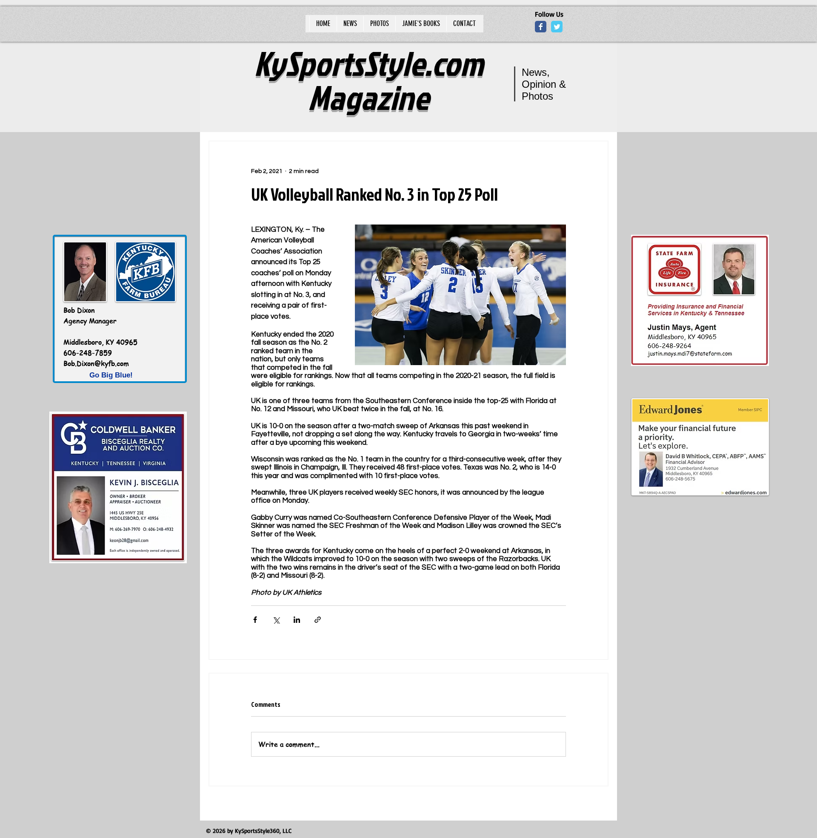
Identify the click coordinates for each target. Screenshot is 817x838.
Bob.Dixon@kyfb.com (96, 363)
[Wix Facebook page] (540, 26)
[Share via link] (318, 620)
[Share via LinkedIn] (297, 620)
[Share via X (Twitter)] (276, 620)
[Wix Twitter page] (557, 26)
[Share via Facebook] (255, 620)
